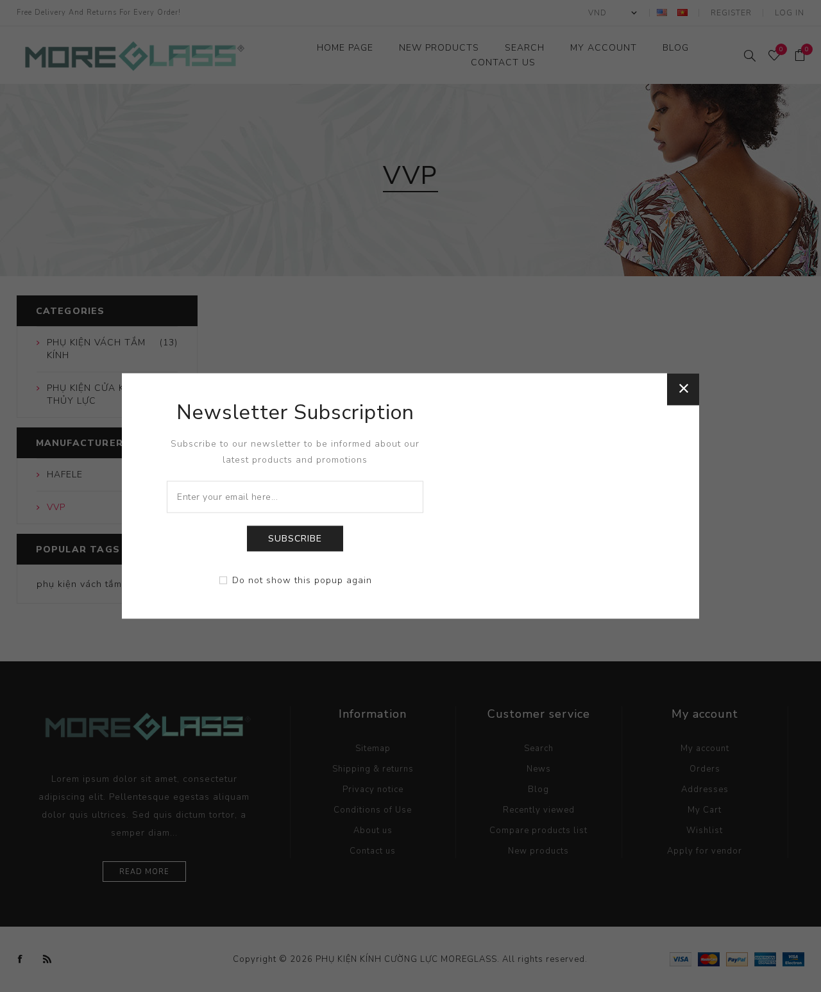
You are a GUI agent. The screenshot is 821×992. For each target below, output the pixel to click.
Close (683, 389)
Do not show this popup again (302, 581)
